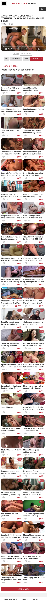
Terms (24, 599)
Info (6, 58)
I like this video (14, 54)
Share (26, 58)
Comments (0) (36, 58)
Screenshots (16, 58)
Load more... (23, 589)
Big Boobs (24, 3)
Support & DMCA (10, 599)
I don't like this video (17, 54)
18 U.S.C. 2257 (37, 599)
